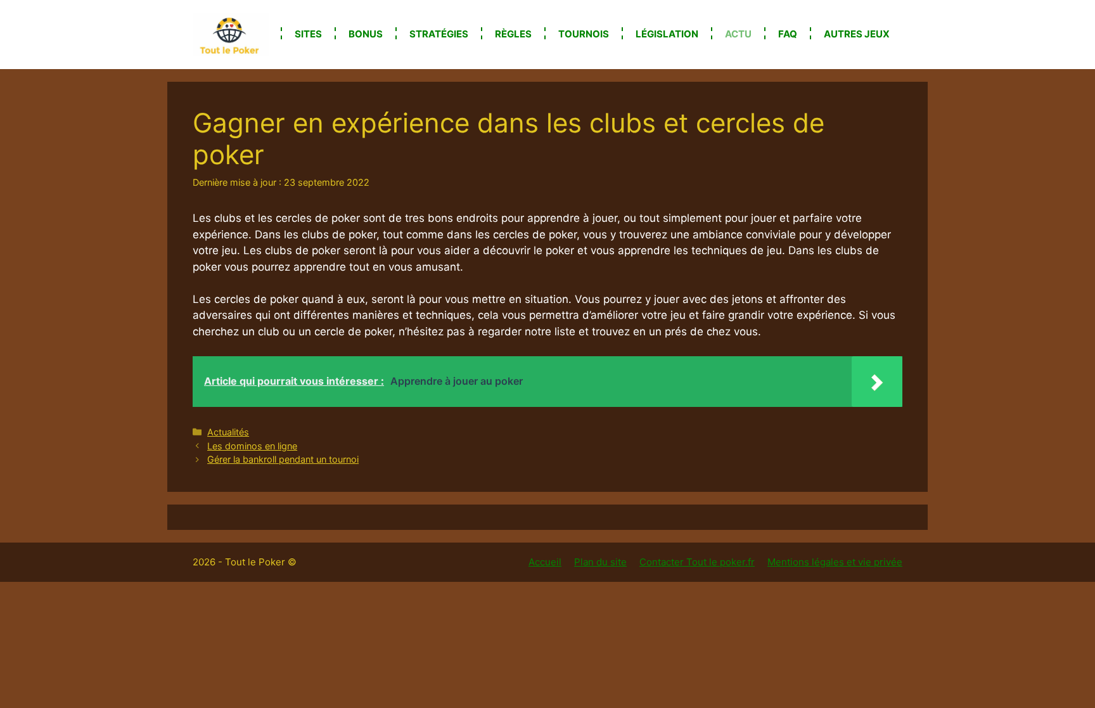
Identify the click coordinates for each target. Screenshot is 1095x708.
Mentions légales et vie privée (834, 562)
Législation (667, 34)
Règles (513, 34)
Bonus (366, 34)
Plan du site (600, 562)
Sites (308, 34)
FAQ (787, 34)
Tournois (583, 34)
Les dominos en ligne (252, 446)
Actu (738, 34)
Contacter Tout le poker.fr (697, 562)
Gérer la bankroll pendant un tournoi (283, 459)
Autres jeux (857, 34)
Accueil (544, 562)
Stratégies (438, 34)
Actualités (228, 432)
